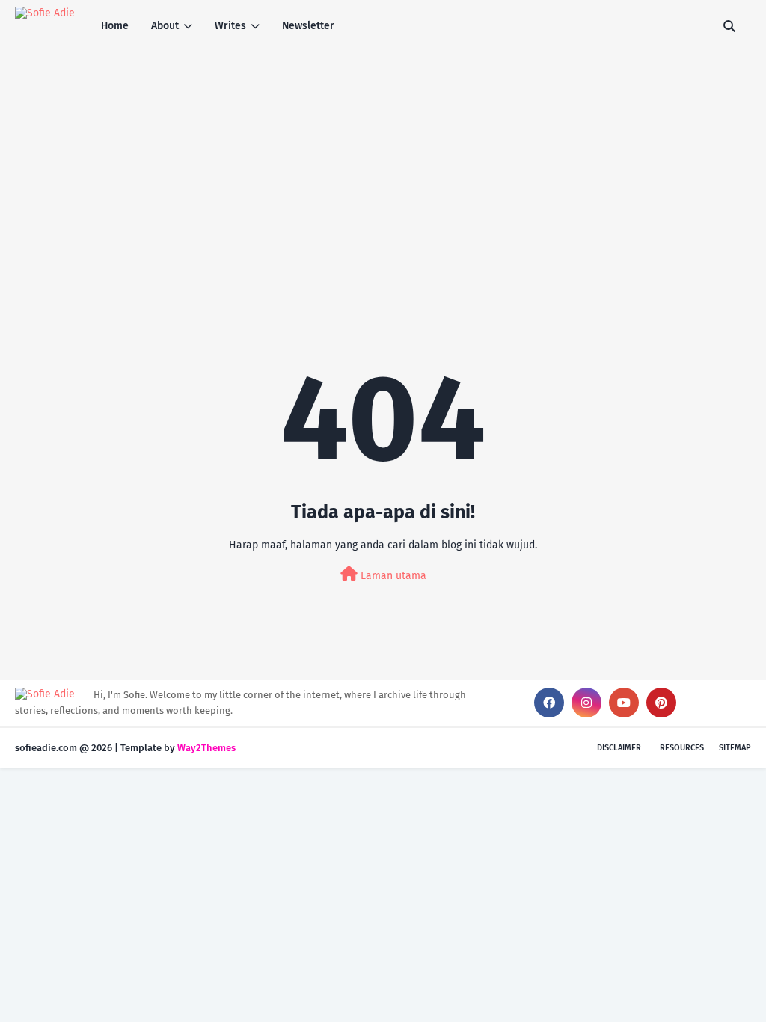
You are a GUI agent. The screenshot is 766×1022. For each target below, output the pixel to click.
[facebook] (549, 702)
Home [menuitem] (115, 25)
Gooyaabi (259, 747)
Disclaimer (619, 748)
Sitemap (735, 748)
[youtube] (624, 702)
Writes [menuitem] (230, 25)
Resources (682, 748)
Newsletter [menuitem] (308, 25)
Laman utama (392, 575)
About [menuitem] (165, 25)
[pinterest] (661, 702)
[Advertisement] (383, 164)
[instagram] (586, 702)
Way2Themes (206, 747)
